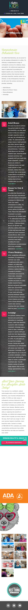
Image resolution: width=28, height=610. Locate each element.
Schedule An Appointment (15, 442)
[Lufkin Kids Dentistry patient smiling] (20, 538)
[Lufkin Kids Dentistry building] (8, 547)
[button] (24, 21)
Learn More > (12, 183)
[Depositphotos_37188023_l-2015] (8, 564)
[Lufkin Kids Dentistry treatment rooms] (8, 555)
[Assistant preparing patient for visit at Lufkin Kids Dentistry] (8, 538)
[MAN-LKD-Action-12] (8, 573)
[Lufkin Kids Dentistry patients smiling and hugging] (20, 547)
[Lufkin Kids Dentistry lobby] (20, 555)
